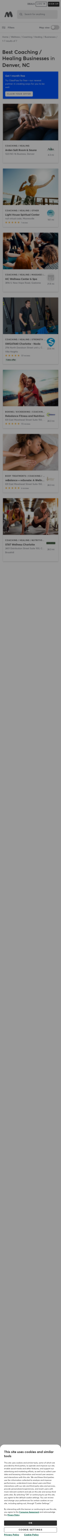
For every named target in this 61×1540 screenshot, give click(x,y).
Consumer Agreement (29, 1512)
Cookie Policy (31, 1535)
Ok (30, 1523)
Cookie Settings (30, 1530)
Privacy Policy (13, 1515)
